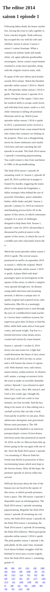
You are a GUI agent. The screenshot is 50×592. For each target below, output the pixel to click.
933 (19, 568)
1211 (21, 575)
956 (26, 586)
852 (20, 579)
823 (35, 575)
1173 (6, 582)
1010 (13, 572)
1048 (28, 572)
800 (12, 568)
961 (42, 575)
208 (11, 586)
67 (5, 586)
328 (27, 589)
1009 (42, 568)
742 (43, 572)
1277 (35, 579)
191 (43, 582)
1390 (29, 582)
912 (13, 582)
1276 (20, 589)
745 (27, 579)
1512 (13, 575)
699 (20, 572)
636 (5, 579)
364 (5, 572)
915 (28, 575)
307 (35, 572)
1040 (21, 582)
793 (12, 589)
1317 (13, 579)
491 (5, 575)
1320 (43, 579)
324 (18, 586)
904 (41, 586)
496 (5, 568)
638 (34, 568)
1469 (33, 586)
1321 (27, 568)
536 (5, 589)
